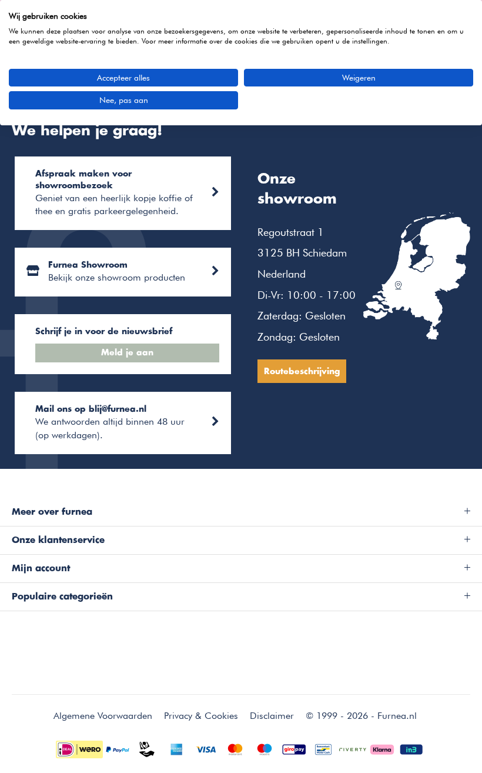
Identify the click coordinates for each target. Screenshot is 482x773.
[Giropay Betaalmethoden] (294, 748)
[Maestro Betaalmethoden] (264, 748)
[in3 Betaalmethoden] (411, 748)
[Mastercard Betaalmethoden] (235, 748)
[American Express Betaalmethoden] (176, 748)
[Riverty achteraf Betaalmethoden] (352, 748)
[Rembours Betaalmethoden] (147, 748)
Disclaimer (272, 715)
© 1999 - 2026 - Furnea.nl (361, 715)
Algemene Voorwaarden (102, 715)
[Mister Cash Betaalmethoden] (323, 748)
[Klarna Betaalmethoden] (382, 748)
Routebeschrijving (302, 372)
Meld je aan (127, 353)
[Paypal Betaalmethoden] (117, 748)
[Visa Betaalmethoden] (205, 748)
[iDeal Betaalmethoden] (79, 748)
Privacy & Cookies (201, 715)
